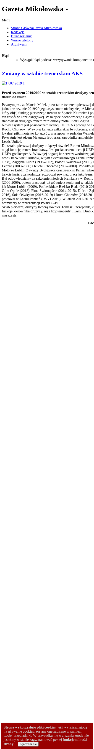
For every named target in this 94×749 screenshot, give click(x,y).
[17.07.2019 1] (14, 83)
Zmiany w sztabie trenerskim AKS (42, 73)
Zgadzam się (28, 744)
